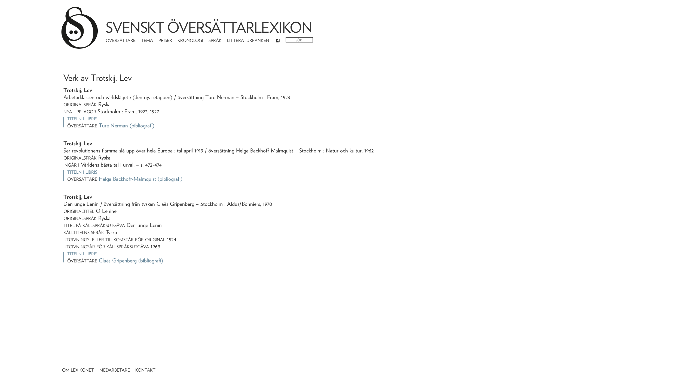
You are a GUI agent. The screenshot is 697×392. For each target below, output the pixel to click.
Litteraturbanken (248, 40)
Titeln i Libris (82, 118)
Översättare (121, 40)
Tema (147, 40)
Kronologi (190, 40)
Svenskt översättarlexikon (209, 27)
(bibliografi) (142, 125)
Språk (215, 40)
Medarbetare (114, 370)
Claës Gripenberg (118, 260)
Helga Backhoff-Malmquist (127, 179)
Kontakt (145, 370)
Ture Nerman (113, 125)
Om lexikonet (78, 370)
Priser (165, 40)
